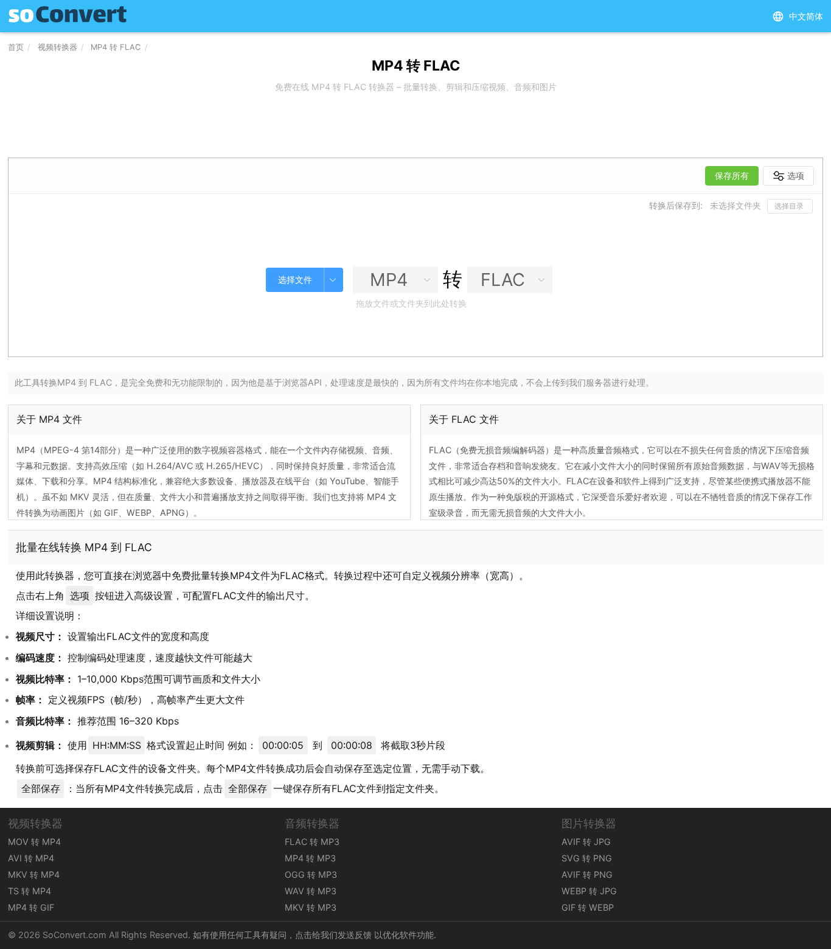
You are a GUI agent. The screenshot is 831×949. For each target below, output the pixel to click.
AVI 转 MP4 (31, 858)
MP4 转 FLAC (116, 47)
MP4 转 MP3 (310, 858)
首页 (16, 47)
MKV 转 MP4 (34, 874)
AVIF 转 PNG (587, 874)
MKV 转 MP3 (310, 907)
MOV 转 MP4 (34, 841)
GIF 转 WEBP (588, 907)
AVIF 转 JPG (586, 841)
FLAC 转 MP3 (312, 841)
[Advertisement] (415, 126)
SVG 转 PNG (587, 858)
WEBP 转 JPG (589, 891)
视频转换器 (57, 47)
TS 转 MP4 (29, 891)
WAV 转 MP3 (310, 891)
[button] (797, 16)
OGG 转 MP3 (311, 874)
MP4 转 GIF (31, 907)
